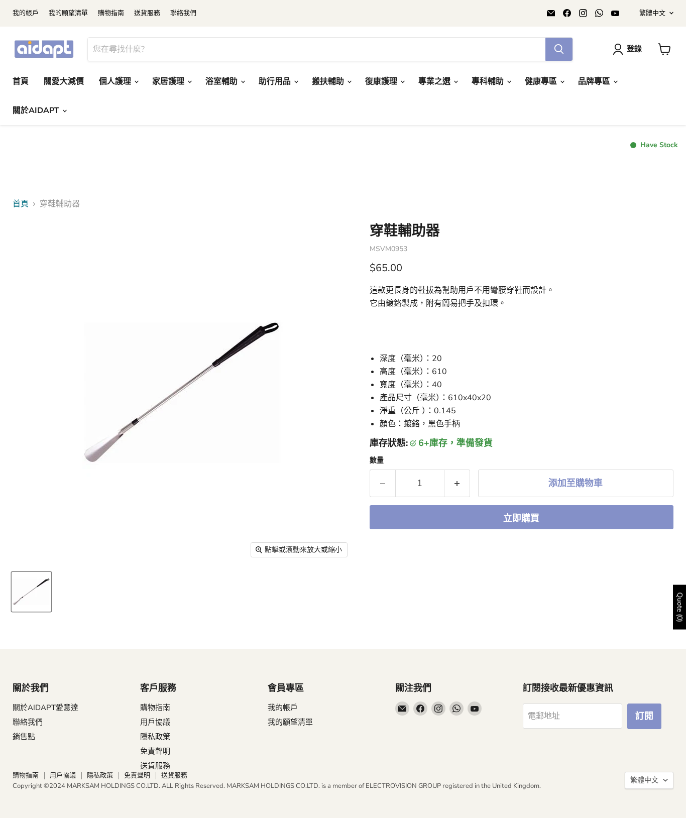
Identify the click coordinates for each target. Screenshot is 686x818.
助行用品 (276, 81)
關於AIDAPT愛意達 (45, 708)
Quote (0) (679, 607)
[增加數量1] (457, 483)
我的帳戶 (26, 13)
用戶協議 (155, 722)
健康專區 (542, 81)
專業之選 (435, 81)
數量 (377, 460)
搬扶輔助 (329, 81)
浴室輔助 (222, 81)
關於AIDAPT (37, 110)
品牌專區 (595, 81)
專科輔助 (489, 81)
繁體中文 (652, 13)
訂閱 (644, 716)
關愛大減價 (64, 81)
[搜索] (559, 49)
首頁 (21, 81)
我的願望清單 (68, 13)
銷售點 (24, 737)
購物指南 (111, 13)
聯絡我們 (183, 13)
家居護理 (169, 81)
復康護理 (382, 81)
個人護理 (116, 81)
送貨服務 (147, 13)
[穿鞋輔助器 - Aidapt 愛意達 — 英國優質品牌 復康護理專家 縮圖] (31, 592)
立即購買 (521, 518)
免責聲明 (155, 751)
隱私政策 (155, 737)
